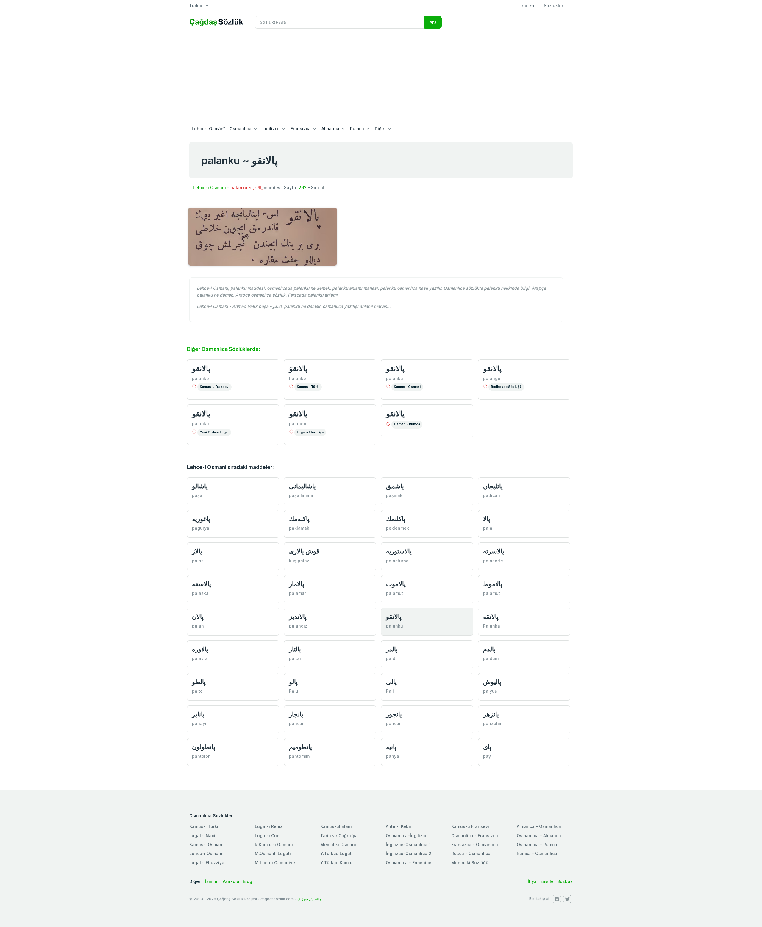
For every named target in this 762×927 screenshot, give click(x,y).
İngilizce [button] (271, 128)
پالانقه (491, 616)
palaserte (493, 560)
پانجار (296, 714)
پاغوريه (201, 519)
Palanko (297, 378)
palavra (200, 658)
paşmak (394, 495)
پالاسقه (201, 584)
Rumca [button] (357, 128)
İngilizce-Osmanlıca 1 (408, 844)
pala (487, 528)
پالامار (296, 584)
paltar (295, 658)
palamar (297, 593)
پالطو (199, 682)
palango (491, 378)
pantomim (299, 756)
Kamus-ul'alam (336, 826)
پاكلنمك (395, 519)
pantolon (201, 756)
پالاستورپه (399, 551)
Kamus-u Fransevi (214, 387)
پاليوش (492, 682)
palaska (200, 593)
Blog (247, 881)
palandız (298, 625)
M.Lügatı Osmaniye (275, 862)
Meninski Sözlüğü (469, 862)
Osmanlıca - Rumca (537, 844)
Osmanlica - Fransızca (474, 835)
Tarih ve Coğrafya (339, 835)
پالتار (295, 649)
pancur (393, 723)
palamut (394, 593)
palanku (394, 378)
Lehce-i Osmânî (208, 128)
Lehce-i (526, 5)
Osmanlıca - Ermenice (408, 862)
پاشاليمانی (302, 486)
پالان (198, 616)
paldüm (491, 658)
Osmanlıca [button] (240, 128)
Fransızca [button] (301, 128)
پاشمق (395, 486)
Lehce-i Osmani (209, 187)
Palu (293, 691)
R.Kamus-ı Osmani (274, 844)
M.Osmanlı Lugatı (273, 853)
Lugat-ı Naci (202, 835)
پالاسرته (493, 551)
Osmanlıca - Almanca (539, 835)
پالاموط (492, 584)
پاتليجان (493, 486)
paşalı (198, 495)
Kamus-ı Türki (308, 387)
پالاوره (200, 649)
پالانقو (201, 368)
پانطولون (203, 747)
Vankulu (230, 881)
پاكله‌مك (299, 519)
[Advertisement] (381, 78)
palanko (200, 378)
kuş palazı (299, 560)
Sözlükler (553, 5)
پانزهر (491, 714)
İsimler (212, 881)
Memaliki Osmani (338, 844)
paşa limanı (301, 495)
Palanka (491, 625)
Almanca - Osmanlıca (539, 826)
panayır (200, 723)
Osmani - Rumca (407, 424)
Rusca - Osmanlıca (471, 853)
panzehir (492, 723)
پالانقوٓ (298, 368)
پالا (486, 519)
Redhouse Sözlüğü (506, 387)
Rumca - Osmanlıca (537, 853)
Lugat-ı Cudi (268, 835)
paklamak (299, 528)
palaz (198, 560)
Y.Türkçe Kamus (337, 862)
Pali (390, 691)
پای (487, 747)
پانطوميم (300, 747)
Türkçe (196, 5)
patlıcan (491, 495)
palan (198, 625)
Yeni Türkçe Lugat (214, 432)
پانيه (391, 747)
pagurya (200, 528)
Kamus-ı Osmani (407, 387)
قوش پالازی (304, 551)
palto (197, 691)
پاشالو (200, 486)
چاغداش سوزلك (309, 899)
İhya (532, 881)
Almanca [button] (330, 128)
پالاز (197, 551)
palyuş (490, 691)
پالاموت (396, 584)
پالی (391, 682)
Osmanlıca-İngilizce (406, 835)
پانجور (394, 714)
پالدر (392, 649)
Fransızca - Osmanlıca (474, 844)
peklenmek (397, 528)
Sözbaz (565, 881)
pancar (296, 723)
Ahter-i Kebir (398, 826)
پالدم (489, 649)
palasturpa (397, 560)
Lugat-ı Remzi (269, 826)
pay (487, 756)
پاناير (198, 714)
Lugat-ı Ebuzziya (310, 432)
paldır (392, 658)
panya (392, 756)
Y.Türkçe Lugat (336, 853)
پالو (293, 682)
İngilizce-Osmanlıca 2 (408, 853)
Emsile (547, 881)
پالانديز (298, 616)
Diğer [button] (380, 128)
